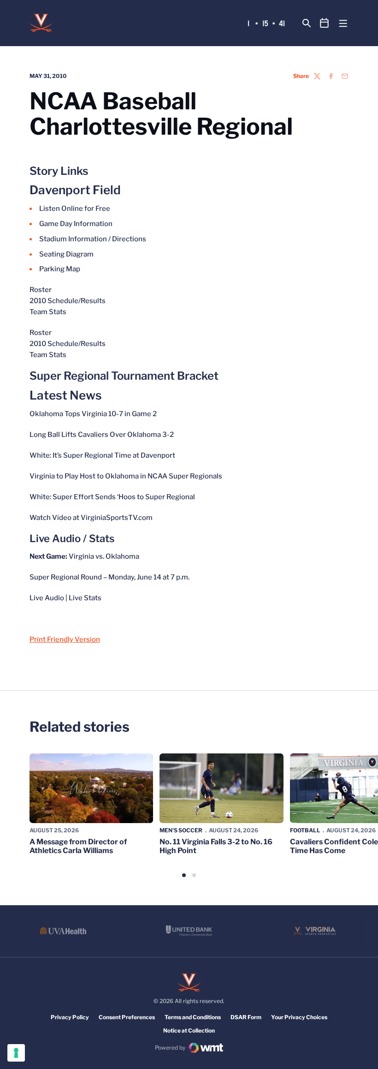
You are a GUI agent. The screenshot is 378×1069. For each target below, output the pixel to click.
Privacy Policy (70, 1017)
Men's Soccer (180, 830)
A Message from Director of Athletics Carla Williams (78, 846)
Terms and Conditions (193, 1017)
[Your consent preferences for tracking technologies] (16, 1053)
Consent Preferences (127, 1017)
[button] (184, 875)
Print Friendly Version (65, 639)
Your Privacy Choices (299, 1017)
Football (305, 830)
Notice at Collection (189, 1030)
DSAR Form (245, 1017)
